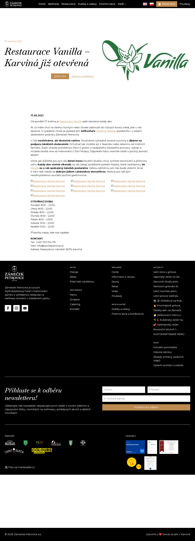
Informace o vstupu (123, 276)
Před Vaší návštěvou (82, 281)
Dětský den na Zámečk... (167, 310)
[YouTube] (25, 308)
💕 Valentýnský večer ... (166, 324)
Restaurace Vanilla (70, 121)
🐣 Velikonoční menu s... (167, 315)
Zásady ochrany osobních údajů (168, 358)
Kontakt (74, 309)
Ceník (115, 272)
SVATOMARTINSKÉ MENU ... (169, 334)
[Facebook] (8, 308)
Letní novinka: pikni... (165, 291)
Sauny (115, 281)
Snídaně (75, 299)
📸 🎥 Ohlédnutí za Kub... (168, 300)
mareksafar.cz (26, 467)
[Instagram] (16, 308)
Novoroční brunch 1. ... (165, 329)
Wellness (53, 4)
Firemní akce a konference (128, 313)
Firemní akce (107, 4)
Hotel (42, 4)
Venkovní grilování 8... (166, 286)
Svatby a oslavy (87, 4)
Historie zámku (162, 352)
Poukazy (185, 4)
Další (121, 4)
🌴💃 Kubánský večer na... (168, 319)
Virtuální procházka (165, 347)
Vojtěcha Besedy (106, 131)
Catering (75, 304)
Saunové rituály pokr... (166, 281)
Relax (73, 276)
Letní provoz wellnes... (166, 296)
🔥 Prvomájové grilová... (167, 305)
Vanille (35, 168)
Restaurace (68, 4)
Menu (73, 294)
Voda (115, 291)
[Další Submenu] (125, 4)
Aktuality (158, 267)
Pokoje (74, 272)
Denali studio (170, 534)
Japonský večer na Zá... (166, 276)
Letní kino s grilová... (165, 272)
